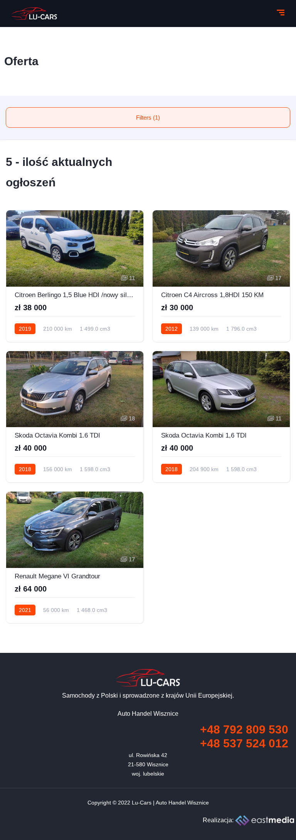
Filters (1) (148, 117)
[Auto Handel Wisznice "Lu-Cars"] (34, 13)
